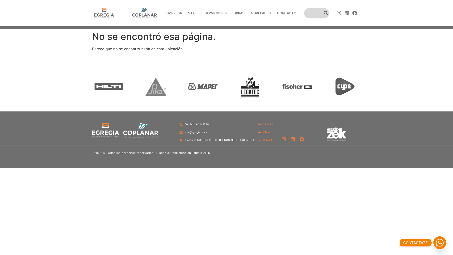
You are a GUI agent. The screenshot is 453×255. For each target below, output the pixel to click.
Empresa (174, 13)
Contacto (286, 13)
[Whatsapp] (439, 242)
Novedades (261, 13)
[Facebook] (355, 13)
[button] (215, 13)
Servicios (214, 13)
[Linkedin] (347, 13)
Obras (239, 13)
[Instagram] (339, 13)
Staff (193, 13)
